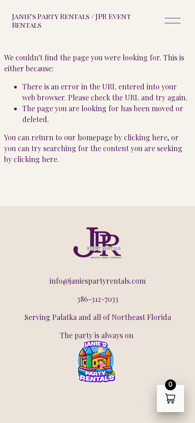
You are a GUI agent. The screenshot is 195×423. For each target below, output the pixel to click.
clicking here (145, 137)
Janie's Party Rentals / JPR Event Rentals (71, 20)
